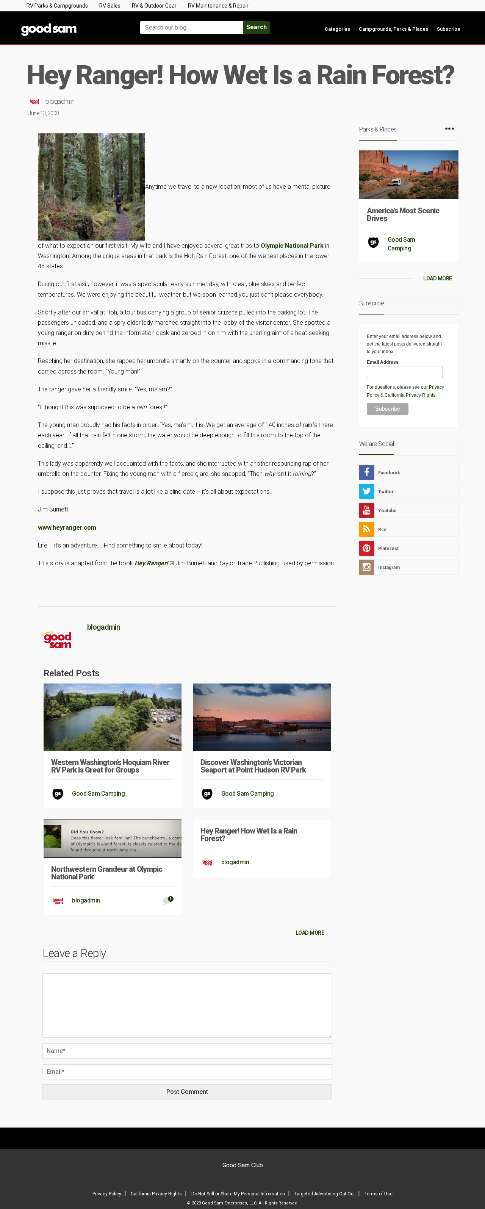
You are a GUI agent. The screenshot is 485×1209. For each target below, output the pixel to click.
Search (256, 27)
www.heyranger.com (67, 527)
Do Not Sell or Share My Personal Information (238, 1193)
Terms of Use (379, 1193)
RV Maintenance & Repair (218, 6)
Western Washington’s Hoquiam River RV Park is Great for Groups (110, 766)
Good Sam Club (242, 1165)
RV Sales (109, 6)
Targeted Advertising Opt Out (324, 1193)
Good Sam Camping (98, 793)
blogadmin (60, 101)
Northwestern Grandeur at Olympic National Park (106, 873)
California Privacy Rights (410, 395)
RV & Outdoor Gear (154, 6)
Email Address (383, 362)
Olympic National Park (292, 245)
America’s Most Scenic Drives (403, 214)
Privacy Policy (106, 1193)
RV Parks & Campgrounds (57, 6)
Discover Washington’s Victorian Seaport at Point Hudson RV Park (253, 766)
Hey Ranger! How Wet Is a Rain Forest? (248, 834)
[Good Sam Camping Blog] (72, 24)
